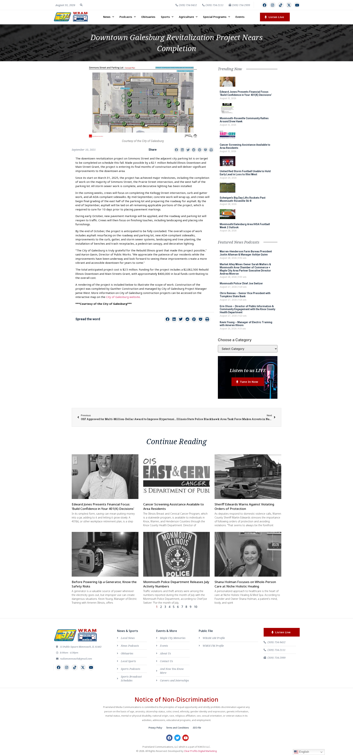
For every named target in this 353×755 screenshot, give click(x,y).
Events (240, 17)
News (106, 17)
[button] (81, 5)
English (303, 751)
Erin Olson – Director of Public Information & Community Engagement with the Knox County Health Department (247, 309)
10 (195, 607)
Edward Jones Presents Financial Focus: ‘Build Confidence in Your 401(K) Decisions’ (246, 93)
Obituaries (148, 17)
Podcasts (126, 17)
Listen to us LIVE (248, 370)
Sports (165, 17)
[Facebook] (264, 5)
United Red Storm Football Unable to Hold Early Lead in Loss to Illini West (245, 173)
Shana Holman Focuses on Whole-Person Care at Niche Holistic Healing (245, 584)
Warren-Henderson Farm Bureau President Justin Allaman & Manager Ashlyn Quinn (246, 253)
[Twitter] (177, 738)
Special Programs (215, 17)
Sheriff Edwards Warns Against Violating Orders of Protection (244, 506)
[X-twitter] (289, 5)
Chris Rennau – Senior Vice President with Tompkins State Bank (245, 295)
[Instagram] (273, 5)
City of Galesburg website (123, 297)
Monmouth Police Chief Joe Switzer (241, 283)
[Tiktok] (281, 5)
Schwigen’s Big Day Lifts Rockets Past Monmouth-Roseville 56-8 (242, 199)
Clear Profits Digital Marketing (200, 751)
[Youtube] (297, 5)
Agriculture (186, 17)
